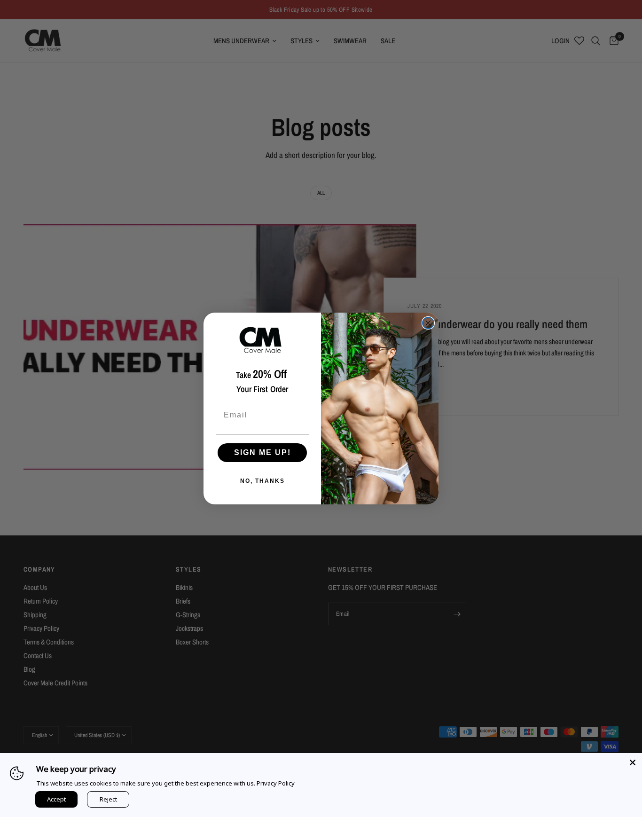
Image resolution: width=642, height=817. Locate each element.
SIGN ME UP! (262, 452)
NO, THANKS (262, 481)
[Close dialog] (428, 323)
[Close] (632, 762)
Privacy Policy (276, 783)
